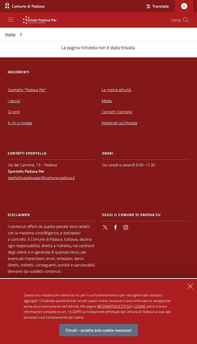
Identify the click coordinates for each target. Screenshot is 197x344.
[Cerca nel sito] (186, 20)
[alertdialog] (98, 311)
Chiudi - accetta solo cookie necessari (98, 330)
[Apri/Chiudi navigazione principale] (11, 19)
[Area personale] (184, 6)
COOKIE (140, 306)
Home (10, 34)
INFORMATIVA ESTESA (114, 306)
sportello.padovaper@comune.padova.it (41, 178)
